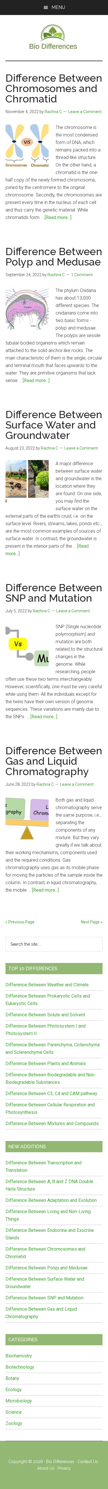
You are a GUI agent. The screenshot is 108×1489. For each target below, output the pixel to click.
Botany (12, 1378)
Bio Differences (60, 1461)
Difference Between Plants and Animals (45, 1063)
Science (13, 1412)
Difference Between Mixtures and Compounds (52, 1123)
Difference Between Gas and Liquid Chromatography (53, 760)
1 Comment (82, 274)
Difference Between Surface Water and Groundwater (53, 424)
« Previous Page (20, 922)
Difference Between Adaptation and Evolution (51, 1200)
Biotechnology (19, 1367)
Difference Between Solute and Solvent (45, 1014)
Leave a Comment (85, 111)
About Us (45, 1468)
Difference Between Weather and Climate (47, 984)
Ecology (13, 1389)
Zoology (13, 1423)
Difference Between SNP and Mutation (53, 592)
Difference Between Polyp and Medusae (53, 256)
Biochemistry (18, 1356)
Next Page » (92, 922)
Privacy (64, 1468)
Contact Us (87, 1461)
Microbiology (18, 1401)
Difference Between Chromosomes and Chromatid (53, 88)
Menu (58, 7)
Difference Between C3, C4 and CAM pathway (51, 1093)
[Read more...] (58, 217)
